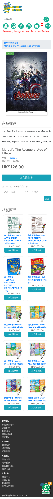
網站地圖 (6, 451)
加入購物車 (26, 177)
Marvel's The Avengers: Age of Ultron (22, 46)
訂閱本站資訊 (8, 486)
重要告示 (6, 437)
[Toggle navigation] (7, 37)
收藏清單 (6, 483)
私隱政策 (6, 431)
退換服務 (6, 448)
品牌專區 (6, 459)
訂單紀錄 (6, 480)
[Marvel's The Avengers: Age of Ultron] (26, 83)
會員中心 (6, 477)
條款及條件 (7, 434)
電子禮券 (6, 462)
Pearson (13, 158)
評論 (47, 198)
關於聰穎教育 (8, 424)
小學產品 (10, 42)
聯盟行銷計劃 (8, 465)
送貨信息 (6, 428)
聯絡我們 (6, 445)
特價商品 (6, 468)
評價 (6, 191)
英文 (16, 42)
